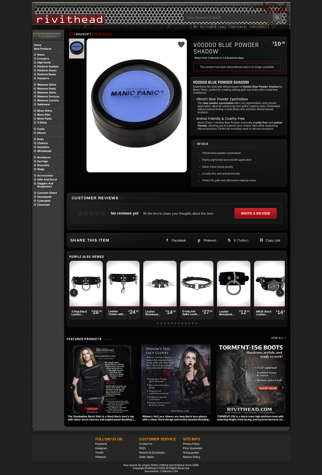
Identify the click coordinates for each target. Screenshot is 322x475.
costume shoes (47, 192)
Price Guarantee (192, 448)
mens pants (44, 118)
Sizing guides (191, 452)
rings (40, 169)
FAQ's (142, 448)
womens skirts (46, 92)
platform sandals (48, 66)
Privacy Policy (191, 443)
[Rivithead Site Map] (47, 36)
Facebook (101, 443)
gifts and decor (47, 179)
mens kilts (43, 114)
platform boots (46, 74)
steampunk (44, 196)
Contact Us (145, 443)
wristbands (44, 151)
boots (41, 54)
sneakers (43, 78)
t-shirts (42, 122)
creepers (43, 58)
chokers (42, 143)
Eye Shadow (102, 34)
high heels (44, 62)
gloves (41, 132)
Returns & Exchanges (152, 452)
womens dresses (48, 96)
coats (41, 129)
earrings (42, 161)
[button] (280, 292)
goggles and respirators (45, 185)
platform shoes (47, 70)
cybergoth (43, 200)
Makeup (82, 34)
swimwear (43, 104)
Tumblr (99, 452)
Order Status (146, 457)
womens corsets (48, 100)
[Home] (71, 34)
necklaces (44, 157)
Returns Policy (191, 457)
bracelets (43, 165)
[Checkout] (258, 29)
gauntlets (43, 147)
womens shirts (46, 84)
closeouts (43, 204)
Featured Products (84, 339)
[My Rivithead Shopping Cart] (231, 29)
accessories (45, 175)
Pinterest (100, 457)
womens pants (46, 88)
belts (40, 139)
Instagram (101, 448)
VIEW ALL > (278, 338)
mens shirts (44, 110)
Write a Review (255, 213)
